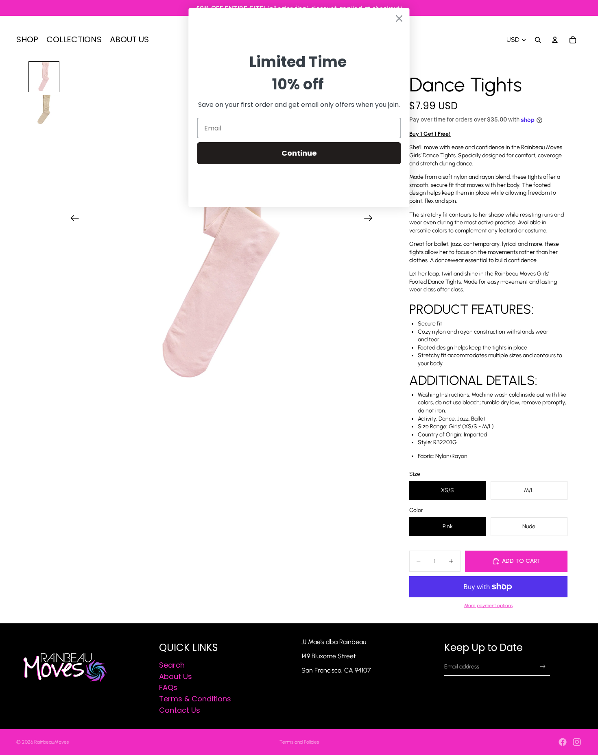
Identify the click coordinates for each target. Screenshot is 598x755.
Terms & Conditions (195, 699)
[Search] (538, 40)
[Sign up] (543, 667)
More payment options (488, 605)
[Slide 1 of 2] (44, 76)
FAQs (168, 688)
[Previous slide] (72, 219)
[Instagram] (577, 742)
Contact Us (179, 710)
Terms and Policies (299, 742)
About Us (175, 676)
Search (172, 665)
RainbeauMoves (51, 742)
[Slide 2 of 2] (44, 109)
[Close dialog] (399, 18)
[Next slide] (371, 219)
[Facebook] (562, 742)
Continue (299, 153)
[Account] (555, 40)
